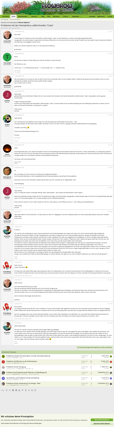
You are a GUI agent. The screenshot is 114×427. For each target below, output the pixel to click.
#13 (111, 303)
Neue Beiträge (4, 19)
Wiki (48, 16)
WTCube (107, 368)
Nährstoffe (28, 368)
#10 (111, 226)
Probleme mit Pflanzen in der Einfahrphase (21, 361)
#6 (111, 145)
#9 (111, 211)
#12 (111, 280)
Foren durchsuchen (15, 19)
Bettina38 (8, 357)
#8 (111, 187)
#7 (111, 167)
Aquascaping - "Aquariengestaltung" (30, 374)
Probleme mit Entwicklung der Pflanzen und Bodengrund (26, 372)
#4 (111, 91)
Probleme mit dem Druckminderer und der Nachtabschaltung (28, 356)
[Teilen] (109, 32)
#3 (111, 76)
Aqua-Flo (8, 374)
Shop (43, 16)
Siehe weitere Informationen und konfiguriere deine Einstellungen (21, 423)
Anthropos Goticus (10, 368)
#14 (111, 323)
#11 (111, 262)
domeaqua (9, 363)
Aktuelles (56, 16)
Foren (13, 16)
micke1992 (5, 28)
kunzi (7, 385)
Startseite (5, 16)
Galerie (65, 16)
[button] (23, 16)
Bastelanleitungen (23, 385)
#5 (111, 115)
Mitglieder (75, 16)
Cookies (19, 420)
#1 (111, 31)
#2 (111, 53)
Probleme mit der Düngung (16, 367)
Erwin (107, 385)
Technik (20, 357)
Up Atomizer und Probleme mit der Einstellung (22, 378)
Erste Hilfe (22, 363)
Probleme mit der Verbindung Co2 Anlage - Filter (23, 383)
